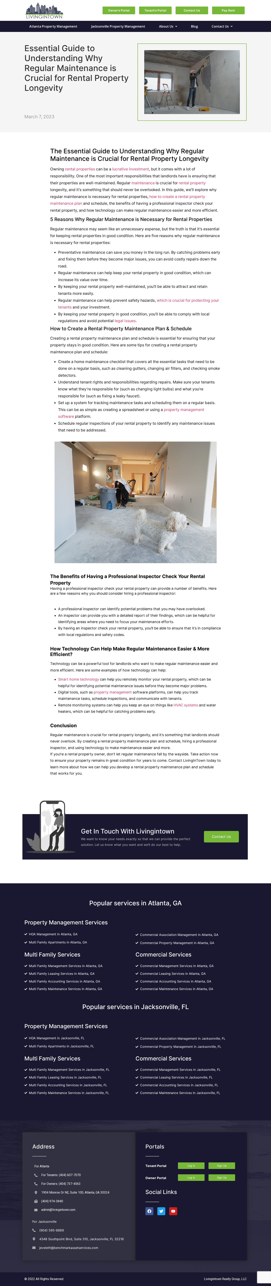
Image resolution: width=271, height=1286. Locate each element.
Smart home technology (78, 679)
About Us (166, 26)
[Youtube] (173, 1211)
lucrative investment (130, 169)
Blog (194, 26)
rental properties (80, 169)
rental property (192, 183)
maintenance (143, 183)
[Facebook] (149, 1211)
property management (113, 692)
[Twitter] (161, 1211)
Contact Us (220, 26)
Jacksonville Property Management (118, 26)
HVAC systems (186, 705)
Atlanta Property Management (53, 26)
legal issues (125, 320)
